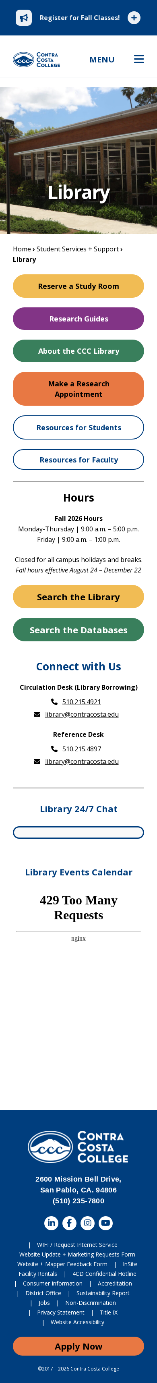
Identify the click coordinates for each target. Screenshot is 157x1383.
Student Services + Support (78, 249)
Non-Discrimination (90, 1302)
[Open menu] (139, 59)
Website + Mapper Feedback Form (62, 1264)
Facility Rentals (38, 1273)
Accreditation (115, 1283)
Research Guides (78, 318)
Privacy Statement (61, 1312)
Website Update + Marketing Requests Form (77, 1254)
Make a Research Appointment (78, 389)
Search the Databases (79, 630)
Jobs (44, 1302)
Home (22, 249)
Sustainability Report (103, 1293)
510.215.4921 (81, 701)
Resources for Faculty (78, 459)
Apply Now (79, 1346)
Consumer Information (53, 1283)
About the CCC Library (78, 351)
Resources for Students (78, 427)
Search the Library (78, 597)
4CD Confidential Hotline (104, 1273)
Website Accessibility (77, 1322)
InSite (130, 1264)
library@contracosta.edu (82, 714)
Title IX (109, 1312)
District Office (43, 1293)
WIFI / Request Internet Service (77, 1244)
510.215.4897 (81, 748)
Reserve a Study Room (78, 286)
